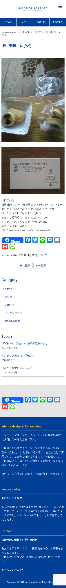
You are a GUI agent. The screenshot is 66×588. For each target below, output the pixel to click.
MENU (25, 22)
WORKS (41, 22)
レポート (10, 304)
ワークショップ (14, 312)
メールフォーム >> (12, 569)
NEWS (8, 22)
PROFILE (58, 22)
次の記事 (41, 265)
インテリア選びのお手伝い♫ (17, 355)
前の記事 (25, 265)
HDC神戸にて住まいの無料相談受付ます (24, 343)
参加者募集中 (12, 321)
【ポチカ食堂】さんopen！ (17, 368)
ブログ (43, 255)
